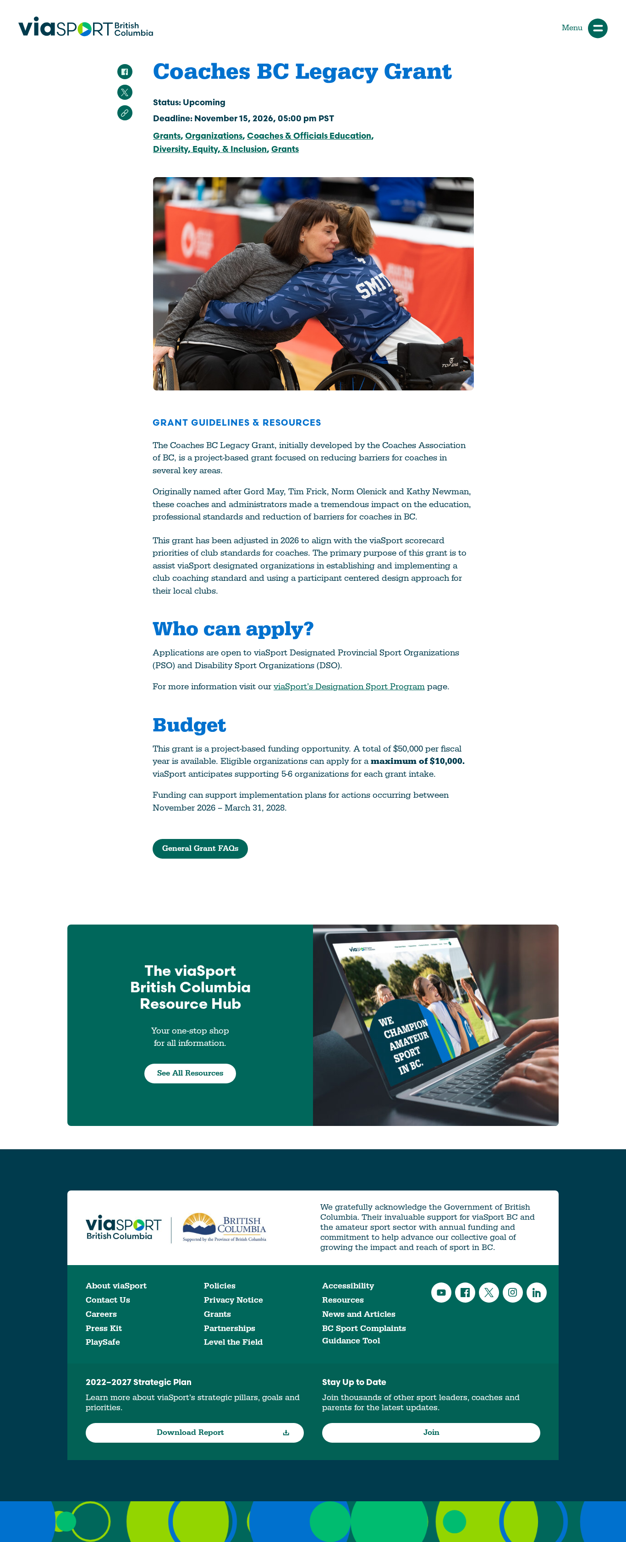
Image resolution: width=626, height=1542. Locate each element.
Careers (101, 1314)
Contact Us (108, 1300)
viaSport (85, 26)
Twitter (489, 1292)
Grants (167, 137)
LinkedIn (537, 1292)
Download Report (190, 1433)
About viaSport (116, 1286)
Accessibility (348, 1286)
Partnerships (229, 1328)
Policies (220, 1286)
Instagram (513, 1292)
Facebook (465, 1292)
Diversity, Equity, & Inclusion (210, 150)
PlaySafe (103, 1342)
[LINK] (124, 112)
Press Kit (104, 1328)
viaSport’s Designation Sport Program (349, 686)
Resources (343, 1300)
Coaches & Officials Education (309, 137)
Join (431, 1433)
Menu (572, 28)
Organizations (213, 137)
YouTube (441, 1292)
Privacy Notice (233, 1300)
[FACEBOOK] (124, 71)
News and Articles (358, 1314)
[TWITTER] (124, 92)
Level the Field (233, 1342)
